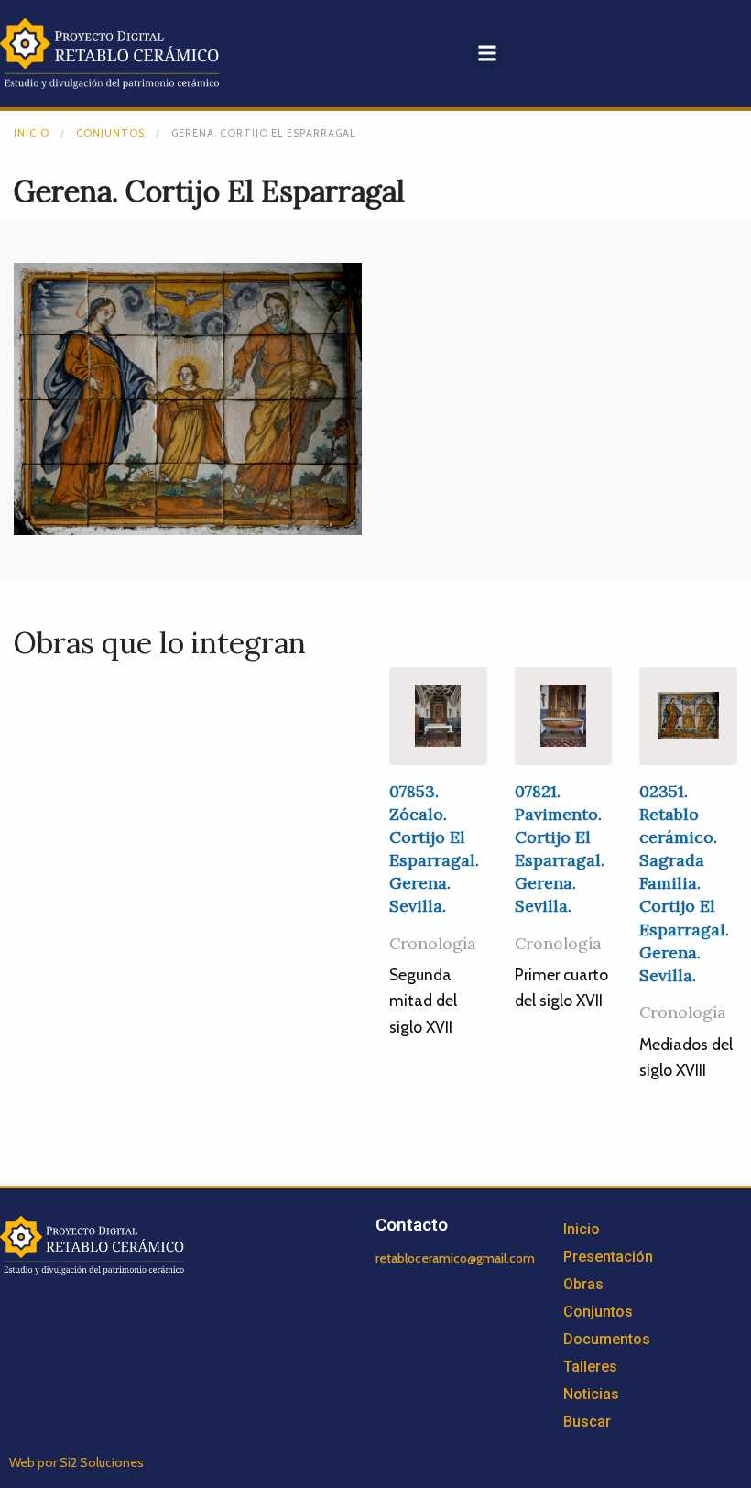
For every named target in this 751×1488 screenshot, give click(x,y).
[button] (488, 53)
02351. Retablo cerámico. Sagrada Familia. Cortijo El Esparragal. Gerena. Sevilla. (684, 884)
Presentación (608, 1256)
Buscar (587, 1421)
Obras (583, 1284)
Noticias (591, 1394)
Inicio (31, 132)
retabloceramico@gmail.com (455, 1258)
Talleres (590, 1366)
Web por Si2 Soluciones (76, 1462)
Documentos (606, 1339)
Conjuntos (110, 132)
